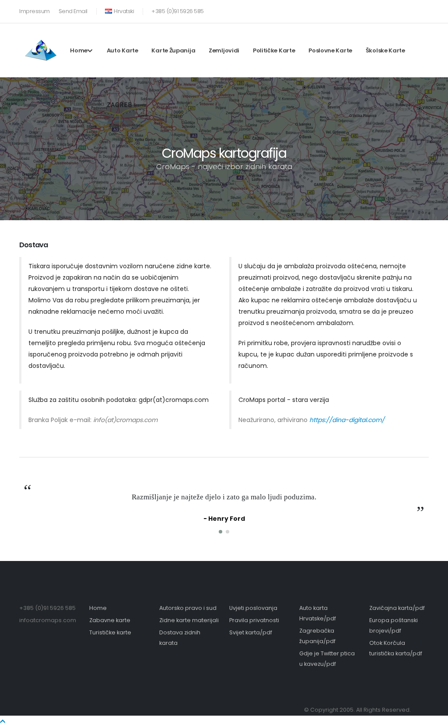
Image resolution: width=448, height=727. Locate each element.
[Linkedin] (422, 9)
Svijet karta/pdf (250, 632)
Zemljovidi (224, 50)
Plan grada (87, 104)
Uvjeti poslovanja (253, 608)
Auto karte (122, 50)
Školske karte (385, 50)
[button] (220, 532)
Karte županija (173, 50)
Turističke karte (110, 632)
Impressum (34, 11)
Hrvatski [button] (123, 11)
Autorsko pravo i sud (188, 608)
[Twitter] (408, 9)
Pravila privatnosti (254, 620)
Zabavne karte (109, 620)
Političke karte (274, 50)
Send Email (73, 11)
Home (79, 50)
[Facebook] (393, 9)
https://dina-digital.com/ (347, 419)
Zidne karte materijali (189, 620)
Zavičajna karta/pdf (397, 608)
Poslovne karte (330, 50)
